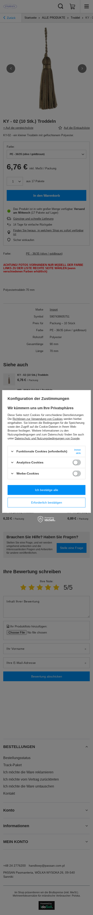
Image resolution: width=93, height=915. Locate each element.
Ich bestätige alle (46, 490)
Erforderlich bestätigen (46, 502)
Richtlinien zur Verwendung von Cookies (38, 418)
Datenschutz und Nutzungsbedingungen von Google (47, 438)
